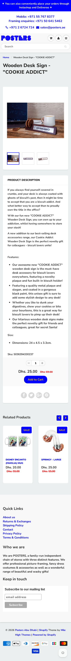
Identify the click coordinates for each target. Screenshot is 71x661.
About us (9, 517)
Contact (8, 529)
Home (6, 57)
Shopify (43, 630)
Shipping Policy (13, 525)
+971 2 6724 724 (21, 27)
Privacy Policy (12, 533)
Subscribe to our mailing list (25, 589)
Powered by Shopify (44, 635)
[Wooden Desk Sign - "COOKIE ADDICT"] (35, 120)
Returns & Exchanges (17, 521)
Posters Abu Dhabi (26, 630)
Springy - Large (51, 459)
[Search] (65, 47)
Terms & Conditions (16, 537)
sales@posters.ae (52, 27)
